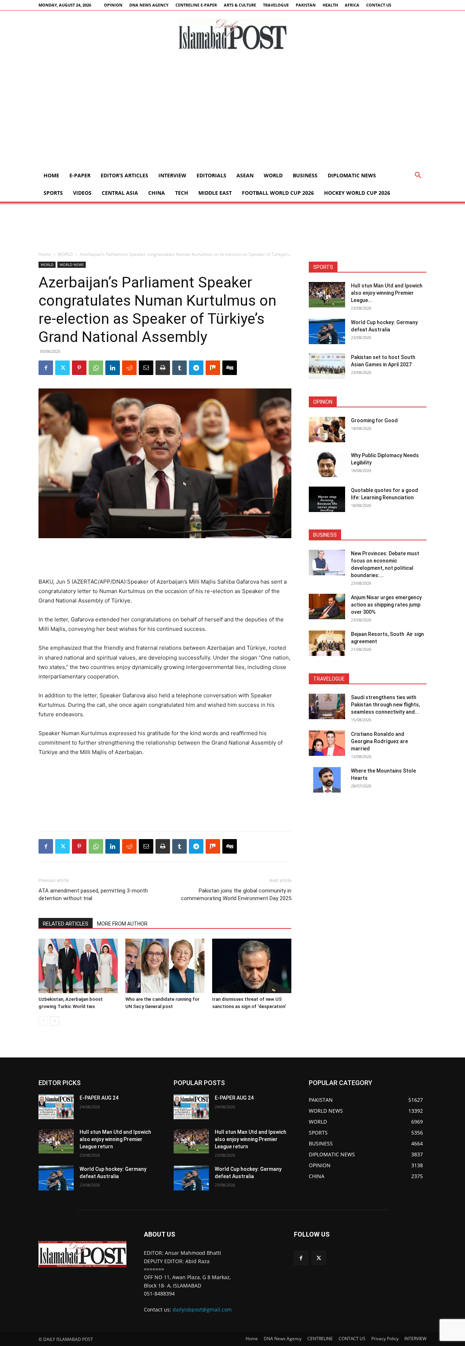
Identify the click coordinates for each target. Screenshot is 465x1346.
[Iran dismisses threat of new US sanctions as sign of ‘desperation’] (251, 966)
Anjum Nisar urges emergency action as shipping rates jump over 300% (386, 605)
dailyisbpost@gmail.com (202, 1309)
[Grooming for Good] (327, 429)
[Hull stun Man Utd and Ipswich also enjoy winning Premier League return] (327, 294)
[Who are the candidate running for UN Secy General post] (165, 966)
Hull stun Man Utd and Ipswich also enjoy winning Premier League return (115, 1139)
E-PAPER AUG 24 (99, 1098)
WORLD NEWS (72, 264)
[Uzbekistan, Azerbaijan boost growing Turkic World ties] (78, 966)
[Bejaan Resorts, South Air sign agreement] (327, 643)
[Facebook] (46, 367)
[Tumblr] (179, 367)
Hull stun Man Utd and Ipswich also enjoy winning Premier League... (386, 293)
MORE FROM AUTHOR (122, 924)
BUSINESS (305, 175)
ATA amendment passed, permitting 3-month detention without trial (93, 894)
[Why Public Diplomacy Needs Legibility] (327, 464)
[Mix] (213, 367)
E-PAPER (79, 175)
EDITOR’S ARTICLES (124, 175)
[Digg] (229, 367)
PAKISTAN (306, 5)
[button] (417, 176)
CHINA (156, 192)
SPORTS (53, 192)
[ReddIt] (129, 367)
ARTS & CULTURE (240, 5)
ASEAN (245, 175)
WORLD (273, 175)
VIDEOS (82, 192)
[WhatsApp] (96, 367)
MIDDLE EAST (215, 192)
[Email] (146, 367)
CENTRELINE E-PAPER (196, 5)
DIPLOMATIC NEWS (352, 175)
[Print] (162, 367)
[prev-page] (43, 1020)
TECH (181, 192)
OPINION (113, 5)
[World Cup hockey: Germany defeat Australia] (327, 331)
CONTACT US (378, 5)
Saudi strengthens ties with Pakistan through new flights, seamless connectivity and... (385, 704)
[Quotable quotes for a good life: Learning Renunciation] (327, 499)
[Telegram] (196, 367)
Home (51, 175)
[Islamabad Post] (232, 34)
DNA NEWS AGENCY (149, 5)
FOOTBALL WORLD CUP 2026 (278, 192)
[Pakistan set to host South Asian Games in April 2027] (327, 366)
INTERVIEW (172, 175)
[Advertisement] (232, 112)
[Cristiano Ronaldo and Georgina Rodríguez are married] (327, 743)
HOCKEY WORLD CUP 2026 (357, 192)
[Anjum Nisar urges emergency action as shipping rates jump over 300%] (327, 606)
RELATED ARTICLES (65, 924)
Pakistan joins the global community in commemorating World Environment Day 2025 (236, 894)
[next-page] (54, 1020)
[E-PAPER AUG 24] (56, 1107)
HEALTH (330, 5)
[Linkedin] (112, 367)
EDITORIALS (211, 175)
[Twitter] (62, 367)
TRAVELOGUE (276, 5)
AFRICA (352, 5)
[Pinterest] (79, 367)
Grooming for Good (374, 420)
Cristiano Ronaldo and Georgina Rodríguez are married (379, 741)
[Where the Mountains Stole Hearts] (327, 780)
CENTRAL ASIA (120, 192)
